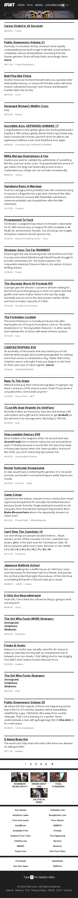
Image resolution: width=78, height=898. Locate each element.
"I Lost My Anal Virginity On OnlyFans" (29, 407)
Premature (20, 554)
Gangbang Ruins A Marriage (23, 186)
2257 (59, 890)
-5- (27, 549)
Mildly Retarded (38, 520)
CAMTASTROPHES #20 (20, 347)
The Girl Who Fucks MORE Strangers (29, 618)
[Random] (63, 5)
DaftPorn (57, 866)
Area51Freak (12, 441)
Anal (17, 336)
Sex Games (21, 810)
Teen (45, 238)
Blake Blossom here (17, 512)
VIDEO (21, 5)
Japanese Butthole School (22, 565)
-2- (11, 549)
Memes (19, 890)
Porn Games (57, 820)
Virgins (18, 175)
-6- (33, 549)
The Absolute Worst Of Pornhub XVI (28, 283)
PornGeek (21, 861)
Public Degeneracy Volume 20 (24, 702)
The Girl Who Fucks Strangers (24, 675)
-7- (38, 549)
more (50, 365)
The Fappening (57, 836)
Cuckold (19, 208)
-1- (6, 549)
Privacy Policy (38, 890)
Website (10, 629)
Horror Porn (21, 396)
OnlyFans (11, 626)
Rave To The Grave (16, 381)
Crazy (18, 607)
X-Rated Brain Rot (16, 739)
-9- (49, 549)
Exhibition (20, 634)
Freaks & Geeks (14, 645)
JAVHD (18, 584)
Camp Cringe (13, 494)
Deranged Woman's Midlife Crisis (26, 106)
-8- (43, 549)
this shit (64, 720)
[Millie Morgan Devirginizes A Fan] (39, 152)
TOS (27, 890)
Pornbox (19, 483)
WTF (32, 396)
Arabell (63, 415)
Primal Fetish (21, 520)
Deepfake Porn (20, 830)
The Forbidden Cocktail (20, 317)
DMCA (51, 890)
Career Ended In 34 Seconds (23, 26)
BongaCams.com (57, 815)
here (8, 60)
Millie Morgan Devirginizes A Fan (26, 156)
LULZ (18, 95)
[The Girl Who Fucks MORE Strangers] (39, 615)
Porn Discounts (20, 820)
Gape (29, 483)
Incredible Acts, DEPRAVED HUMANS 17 (31, 126)
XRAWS (20, 846)
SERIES (39, 5)
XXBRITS (57, 825)
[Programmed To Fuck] (39, 216)
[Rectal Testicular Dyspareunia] (39, 464)
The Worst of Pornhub (26, 306)
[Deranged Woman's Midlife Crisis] (39, 102)
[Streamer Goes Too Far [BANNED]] (39, 246)
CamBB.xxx (20, 825)
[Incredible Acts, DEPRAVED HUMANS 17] (39, 122)
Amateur (19, 664)
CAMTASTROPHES (24, 369)
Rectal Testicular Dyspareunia (24, 468)
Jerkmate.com (57, 810)
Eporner (58, 841)
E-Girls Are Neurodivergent (22, 595)
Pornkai (57, 830)
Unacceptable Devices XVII (22, 434)
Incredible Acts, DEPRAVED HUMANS (33, 145)
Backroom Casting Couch (27, 238)
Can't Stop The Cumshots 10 (23, 531)
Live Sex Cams (20, 866)
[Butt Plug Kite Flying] (39, 72)
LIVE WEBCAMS (54, 5)
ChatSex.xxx (20, 841)
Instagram (11, 622)
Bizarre (18, 114)
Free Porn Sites (57, 851)
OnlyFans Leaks (20, 815)
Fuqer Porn (20, 851)
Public (18, 31)
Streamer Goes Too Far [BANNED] (27, 250)
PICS (30, 5)
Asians (28, 584)
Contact (67, 890)
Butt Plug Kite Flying (17, 76)
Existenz (57, 846)
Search (10, 890)
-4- (22, 549)
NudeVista (57, 861)
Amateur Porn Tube (20, 836)
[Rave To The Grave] (39, 377)
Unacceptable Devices (26, 456)
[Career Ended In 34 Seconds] (39, 22)
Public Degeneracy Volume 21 (24, 42)
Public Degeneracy (24, 64)
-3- (17, 549)
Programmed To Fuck (18, 220)
